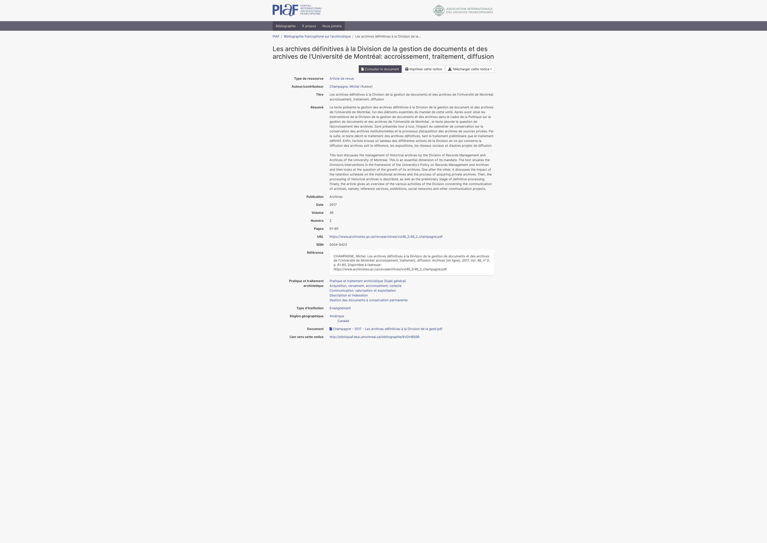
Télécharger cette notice (470, 69)
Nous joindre (332, 26)
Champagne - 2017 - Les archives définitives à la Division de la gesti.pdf (387, 329)
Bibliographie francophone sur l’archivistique (317, 36)
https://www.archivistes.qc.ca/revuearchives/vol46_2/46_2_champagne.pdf (386, 237)
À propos (309, 26)
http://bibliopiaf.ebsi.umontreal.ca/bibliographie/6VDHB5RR (374, 337)
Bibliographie (286, 26)
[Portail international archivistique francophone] (297, 10)
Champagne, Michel (344, 86)
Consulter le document (381, 69)
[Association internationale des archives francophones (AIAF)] (463, 10)
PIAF (276, 36)
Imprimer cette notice (425, 69)
